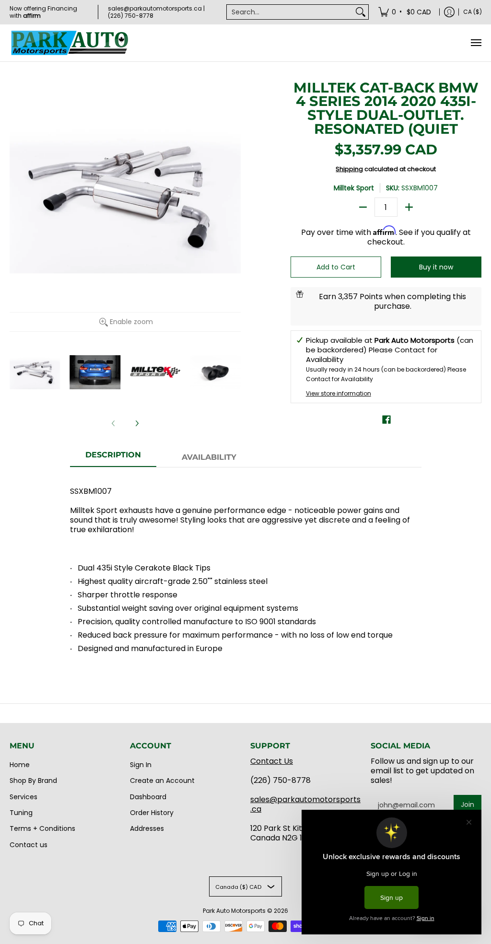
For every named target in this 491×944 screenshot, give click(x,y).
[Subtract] (362, 207)
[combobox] (290, 12)
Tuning (21, 812)
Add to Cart (335, 267)
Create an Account (162, 780)
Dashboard (148, 797)
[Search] (360, 12)
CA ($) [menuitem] (472, 12)
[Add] (409, 207)
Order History (152, 812)
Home (20, 764)
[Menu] (475, 42)
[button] (386, 419)
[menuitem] (405, 12)
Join (467, 804)
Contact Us (271, 761)
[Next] (136, 423)
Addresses (147, 828)
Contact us (28, 845)
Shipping (349, 169)
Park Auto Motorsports (234, 911)
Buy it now (436, 267)
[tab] (113, 458)
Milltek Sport (354, 188)
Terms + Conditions (42, 828)
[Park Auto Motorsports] (69, 42)
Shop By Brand (33, 780)
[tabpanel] (245, 566)
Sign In (141, 764)
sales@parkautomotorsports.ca (305, 804)
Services (23, 797)
